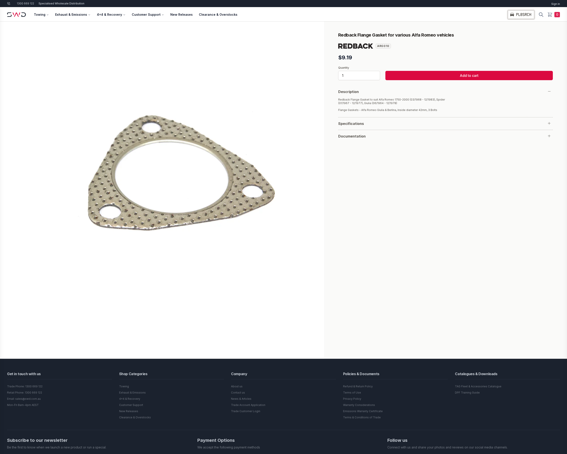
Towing (39, 14)
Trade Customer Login (245, 411)
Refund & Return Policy (358, 386)
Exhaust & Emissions (71, 14)
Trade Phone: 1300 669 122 (25, 386)
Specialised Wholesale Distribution (61, 3)
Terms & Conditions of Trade (362, 417)
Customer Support (146, 14)
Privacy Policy (352, 398)
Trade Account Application (248, 405)
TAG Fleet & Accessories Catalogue (478, 386)
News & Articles (241, 398)
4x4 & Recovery (109, 14)
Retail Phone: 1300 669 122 (24, 392)
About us (237, 386)
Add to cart (469, 75)
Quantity (343, 67)
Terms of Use (352, 392)
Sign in (555, 4)
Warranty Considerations (359, 405)
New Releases (181, 14)
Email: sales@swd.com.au (24, 398)
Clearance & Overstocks (218, 14)
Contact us (238, 392)
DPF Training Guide (467, 392)
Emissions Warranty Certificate (363, 411)
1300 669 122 (25, 3)
